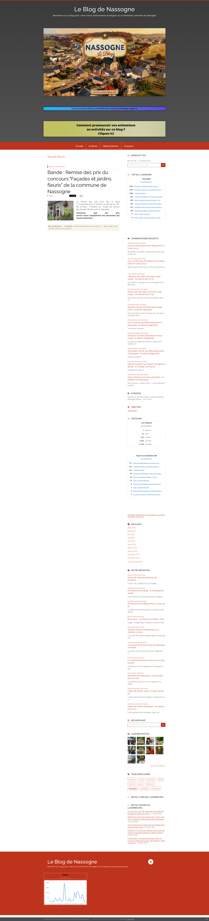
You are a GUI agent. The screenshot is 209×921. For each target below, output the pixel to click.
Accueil (79, 146)
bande (110, 226)
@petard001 (132, 410)
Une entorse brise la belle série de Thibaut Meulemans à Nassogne (146, 826)
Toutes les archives (135, 562)
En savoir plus (130, 919)
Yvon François (134, 322)
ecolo (140, 784)
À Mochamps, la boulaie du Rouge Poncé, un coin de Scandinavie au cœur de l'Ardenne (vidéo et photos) (146, 840)
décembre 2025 (134, 554)
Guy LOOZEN (134, 261)
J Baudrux (132, 276)
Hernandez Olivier (136, 351)
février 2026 (132, 548)
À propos (128, 146)
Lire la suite (147, 399)
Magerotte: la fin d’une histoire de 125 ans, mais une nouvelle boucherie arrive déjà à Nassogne (146, 818)
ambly (160, 779)
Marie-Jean (133, 292)
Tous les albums (159, 765)
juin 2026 (131, 534)
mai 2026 (131, 538)
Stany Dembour (135, 377)
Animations (97, 226)
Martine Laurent (135, 307)
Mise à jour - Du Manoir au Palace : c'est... (146, 619)
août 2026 (132, 528)
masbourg (156, 788)
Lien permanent (56, 226)
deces (141, 779)
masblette (144, 788)
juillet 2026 (132, 531)
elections (149, 784)
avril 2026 (131, 541)
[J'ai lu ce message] (207, 919)
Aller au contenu (7, 2)
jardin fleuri (59, 228)
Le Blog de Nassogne (104, 9)
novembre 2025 (134, 558)
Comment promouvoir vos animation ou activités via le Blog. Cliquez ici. (146, 516)
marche (132, 784)
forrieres (151, 779)
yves (130, 246)
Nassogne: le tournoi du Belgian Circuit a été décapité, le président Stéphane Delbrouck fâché (146, 831)
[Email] (150, 861)
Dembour (132, 335)
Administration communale (83, 226)
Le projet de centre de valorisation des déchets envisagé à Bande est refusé (146, 812)
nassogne (67, 228)
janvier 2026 (132, 551)
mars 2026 (132, 544)
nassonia (132, 779)
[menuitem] (79, 146)
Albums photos (111, 146)
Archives (93, 146)
